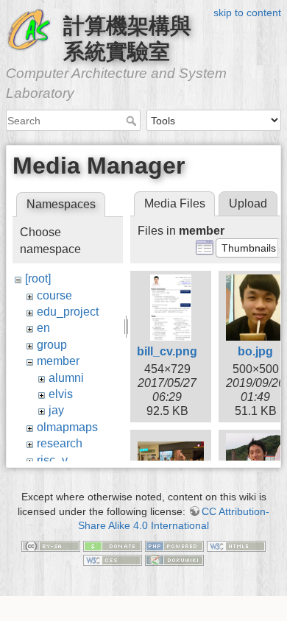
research (59, 443)
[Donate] (112, 545)
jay (56, 410)
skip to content (247, 12)
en (43, 328)
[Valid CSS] (112, 560)
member (58, 361)
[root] (38, 278)
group (52, 344)
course (54, 295)
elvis (61, 394)
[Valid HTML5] (236, 545)
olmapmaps (67, 427)
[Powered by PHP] (174, 545)
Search (133, 121)
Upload (248, 203)
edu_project (68, 311)
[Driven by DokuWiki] (174, 560)
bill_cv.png (167, 351)
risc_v (52, 460)
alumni (66, 378)
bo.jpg (255, 351)
